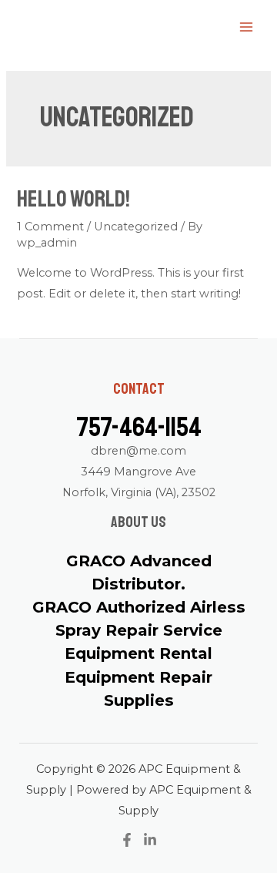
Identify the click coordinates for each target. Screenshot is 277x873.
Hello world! (73, 198)
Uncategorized (136, 226)
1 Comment (50, 226)
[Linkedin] (150, 840)
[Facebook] (127, 840)
